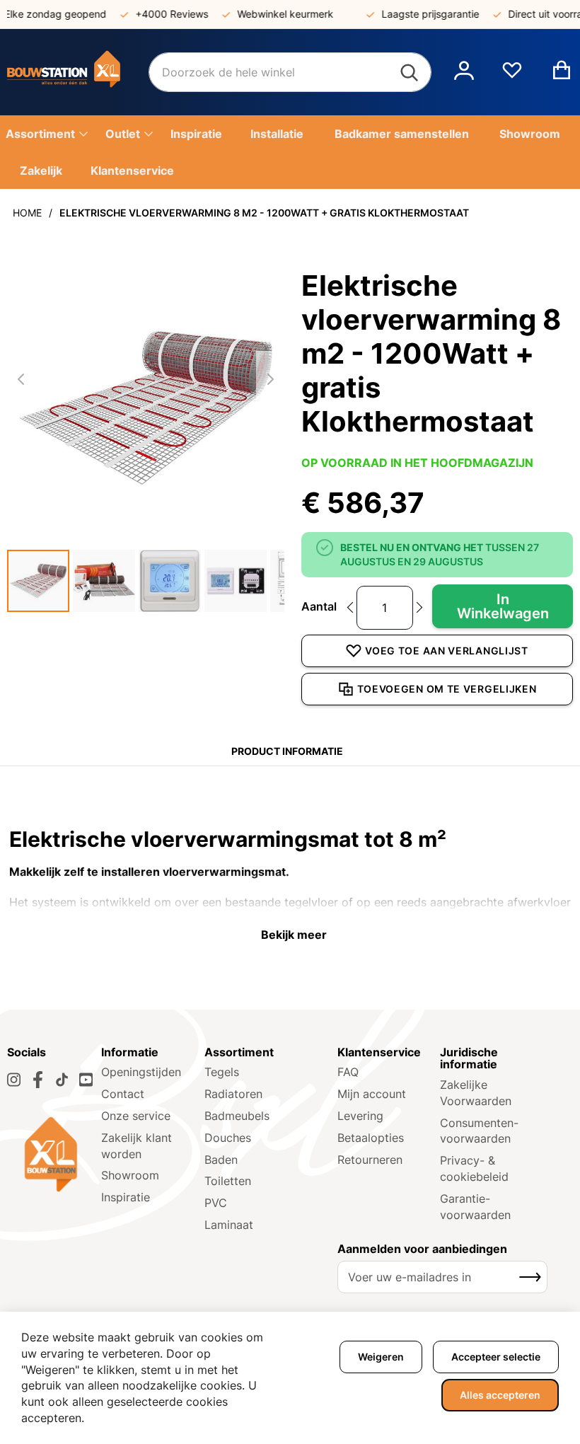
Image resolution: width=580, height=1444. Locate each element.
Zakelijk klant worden (136, 1146)
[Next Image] (270, 379)
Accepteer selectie (495, 1357)
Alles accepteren (500, 1395)
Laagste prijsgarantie (419, 14)
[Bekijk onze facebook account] (38, 1080)
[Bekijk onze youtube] (86, 1080)
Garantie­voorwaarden (475, 1206)
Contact (122, 1094)
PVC (215, 1203)
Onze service (135, 1116)
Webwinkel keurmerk (274, 14)
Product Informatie (287, 751)
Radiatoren (233, 1094)
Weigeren (381, 1357)
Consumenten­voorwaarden (479, 1131)
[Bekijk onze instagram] (14, 1080)
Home (27, 213)
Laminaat (228, 1225)
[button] (464, 72)
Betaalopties (370, 1138)
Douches (227, 1138)
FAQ (348, 1072)
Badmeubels (236, 1116)
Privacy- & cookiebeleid (474, 1168)
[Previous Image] (21, 379)
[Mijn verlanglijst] (512, 76)
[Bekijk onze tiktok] (62, 1080)
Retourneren (369, 1160)
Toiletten (227, 1181)
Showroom (130, 1175)
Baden (221, 1160)
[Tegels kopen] (78, 72)
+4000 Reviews (160, 14)
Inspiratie (125, 1197)
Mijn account (371, 1094)
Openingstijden (141, 1072)
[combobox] (290, 72)
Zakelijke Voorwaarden (475, 1093)
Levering (360, 1116)
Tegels (221, 1072)
